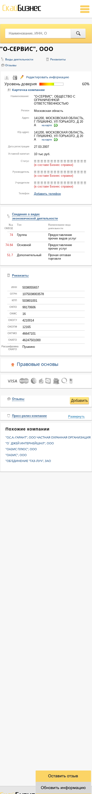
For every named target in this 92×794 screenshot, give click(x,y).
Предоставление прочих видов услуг (62, 236)
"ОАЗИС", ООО (16, 455)
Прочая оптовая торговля (59, 256)
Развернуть (76, 416)
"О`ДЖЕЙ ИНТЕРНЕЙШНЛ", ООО (29, 443)
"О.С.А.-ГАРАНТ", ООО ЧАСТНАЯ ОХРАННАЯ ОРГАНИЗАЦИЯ (48, 437)
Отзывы (11, 65)
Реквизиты (58, 59)
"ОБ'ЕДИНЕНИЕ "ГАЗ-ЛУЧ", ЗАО (28, 461)
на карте (47, 125)
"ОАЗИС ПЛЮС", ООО (21, 449)
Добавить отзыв (79, 401)
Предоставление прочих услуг (60, 246)
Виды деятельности (19, 59)
